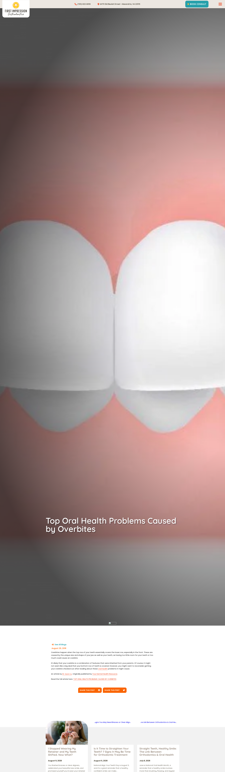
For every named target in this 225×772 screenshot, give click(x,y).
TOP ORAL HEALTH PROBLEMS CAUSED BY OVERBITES (94, 679)
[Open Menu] (220, 4)
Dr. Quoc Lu (67, 674)
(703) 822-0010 (84, 4)
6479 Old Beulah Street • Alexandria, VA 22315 (120, 4)
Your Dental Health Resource (104, 674)
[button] (90, 690)
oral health (103, 668)
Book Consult (198, 4)
